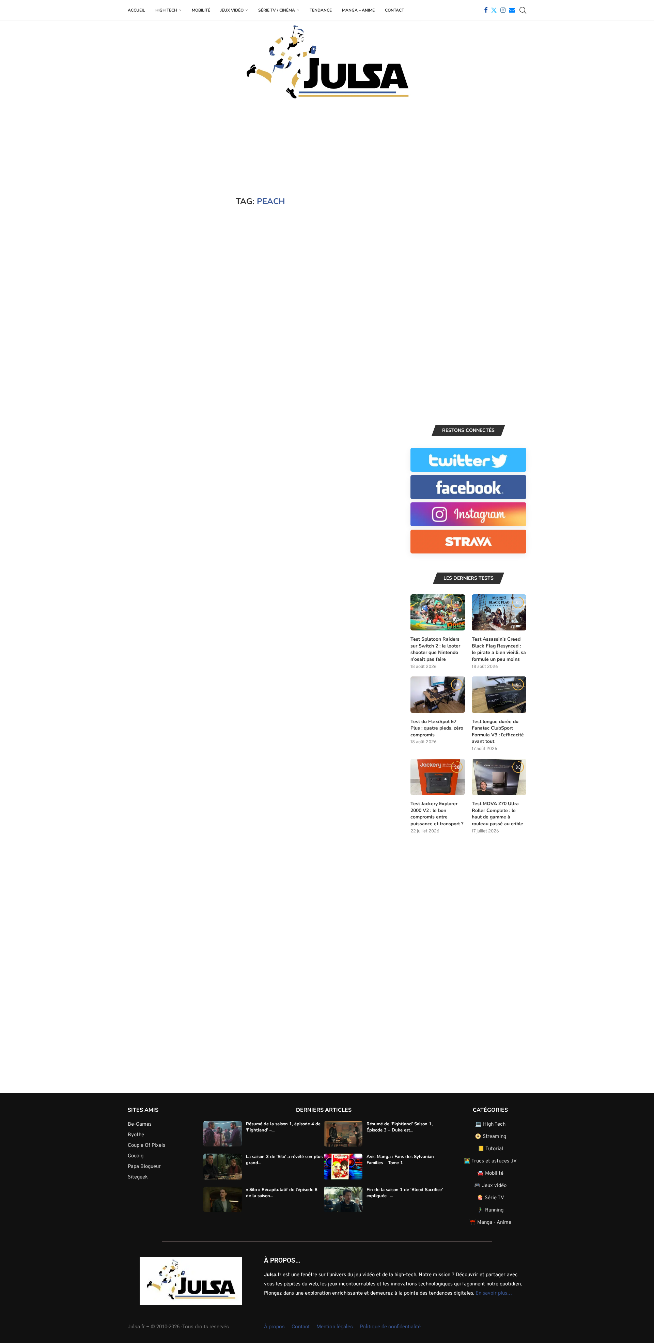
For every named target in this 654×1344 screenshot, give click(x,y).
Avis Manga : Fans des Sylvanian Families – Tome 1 (400, 1160)
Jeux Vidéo (232, 10)
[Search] (522, 10)
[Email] (512, 10)
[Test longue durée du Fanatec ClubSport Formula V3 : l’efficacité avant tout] (499, 694)
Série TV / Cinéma (276, 10)
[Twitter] (494, 10)
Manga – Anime (358, 10)
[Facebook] (485, 10)
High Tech (166, 10)
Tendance (321, 10)
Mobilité (201, 10)
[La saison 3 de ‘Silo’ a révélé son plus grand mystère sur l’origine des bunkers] (222, 1166)
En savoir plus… (494, 1293)
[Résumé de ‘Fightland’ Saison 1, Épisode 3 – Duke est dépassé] (343, 1134)
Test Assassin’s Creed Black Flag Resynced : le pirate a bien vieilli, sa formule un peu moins (499, 649)
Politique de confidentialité (390, 1327)
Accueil (136, 10)
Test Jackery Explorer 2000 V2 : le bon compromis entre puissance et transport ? (436, 813)
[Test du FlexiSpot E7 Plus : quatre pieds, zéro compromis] (437, 694)
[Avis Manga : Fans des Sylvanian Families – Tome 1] (343, 1166)
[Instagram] (502, 10)
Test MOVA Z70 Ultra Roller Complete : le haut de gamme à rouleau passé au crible (497, 813)
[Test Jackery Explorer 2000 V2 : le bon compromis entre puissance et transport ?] (437, 777)
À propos (274, 1327)
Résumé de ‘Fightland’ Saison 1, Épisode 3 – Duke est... (400, 1127)
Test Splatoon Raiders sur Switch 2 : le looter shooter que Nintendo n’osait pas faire (435, 649)
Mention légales (334, 1327)
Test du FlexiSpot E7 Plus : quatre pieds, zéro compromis (436, 728)
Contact (394, 10)
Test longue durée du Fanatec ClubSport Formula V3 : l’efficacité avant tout (498, 731)
